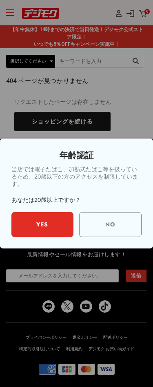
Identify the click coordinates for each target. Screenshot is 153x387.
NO (110, 224)
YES (42, 224)
